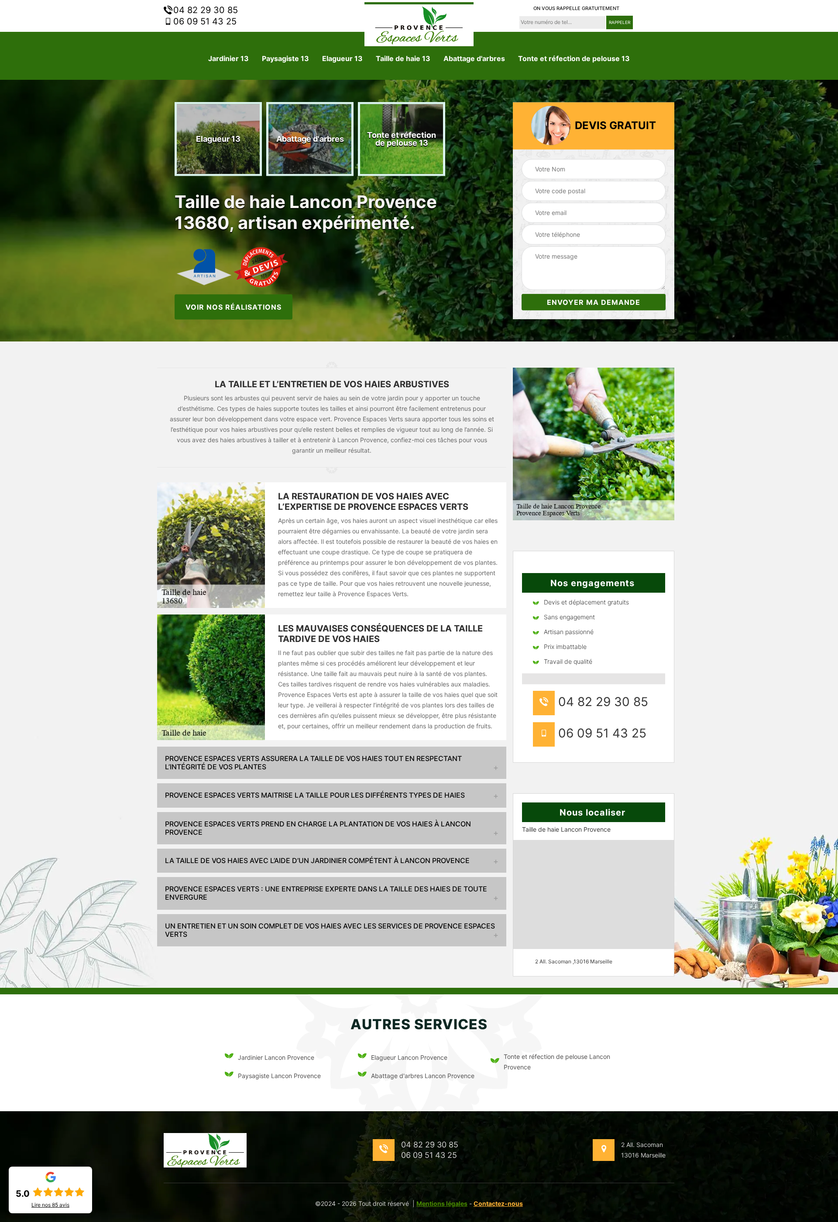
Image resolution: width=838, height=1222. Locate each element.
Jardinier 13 (228, 58)
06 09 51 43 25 (204, 21)
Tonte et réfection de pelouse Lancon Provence (557, 1062)
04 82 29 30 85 (204, 10)
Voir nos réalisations (233, 306)
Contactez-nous (498, 1203)
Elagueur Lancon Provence (409, 1057)
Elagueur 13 (342, 58)
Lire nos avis (50, 1205)
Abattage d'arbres (474, 58)
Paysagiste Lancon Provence (279, 1075)
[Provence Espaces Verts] (419, 24)
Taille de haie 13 (403, 58)
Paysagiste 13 (285, 58)
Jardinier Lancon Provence (276, 1057)
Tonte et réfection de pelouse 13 (574, 58)
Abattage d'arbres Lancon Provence (422, 1075)
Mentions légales (441, 1203)
